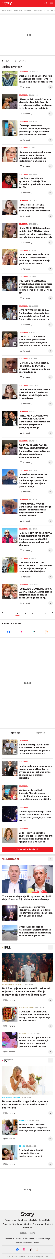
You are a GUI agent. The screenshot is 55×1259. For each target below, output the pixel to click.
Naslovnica (6, 61)
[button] (26, 87)
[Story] (6, 3)
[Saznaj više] (50, 859)
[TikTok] (34, 632)
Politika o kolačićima (25, 1239)
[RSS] (46, 632)
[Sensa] (23, 1233)
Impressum (10, 1239)
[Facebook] (8, 632)
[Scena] (32, 1233)
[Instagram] (21, 632)
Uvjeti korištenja (43, 1239)
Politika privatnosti (24, 1243)
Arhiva (36, 1243)
